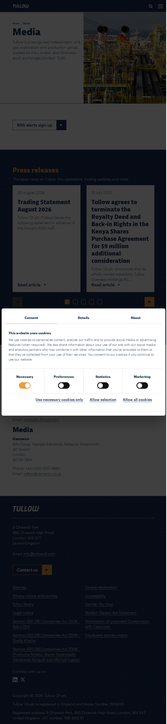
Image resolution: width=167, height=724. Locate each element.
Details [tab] (83, 318)
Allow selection (103, 399)
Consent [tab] (31, 318)
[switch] (64, 385)
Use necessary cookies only (59, 399)
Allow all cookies (137, 399)
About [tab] (136, 318)
